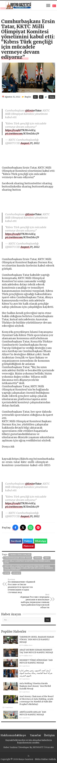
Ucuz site (49, 747)
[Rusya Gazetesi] (18, 5)
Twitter (28, 541)
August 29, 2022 (29, 143)
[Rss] (28, 756)
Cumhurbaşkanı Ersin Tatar (17, 558)
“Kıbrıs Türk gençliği (20, 555)
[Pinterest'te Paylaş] (38, 527)
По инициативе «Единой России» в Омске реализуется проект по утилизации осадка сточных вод (21, 586)
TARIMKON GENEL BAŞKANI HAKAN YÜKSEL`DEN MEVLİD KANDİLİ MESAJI (36, 639)
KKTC (47, 558)
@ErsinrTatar (33, 110)
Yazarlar (35, 735)
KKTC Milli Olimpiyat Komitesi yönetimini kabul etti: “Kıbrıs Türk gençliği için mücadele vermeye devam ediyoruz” (28, 568)
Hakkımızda (8, 735)
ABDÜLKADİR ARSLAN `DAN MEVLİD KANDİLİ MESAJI (32, 713)
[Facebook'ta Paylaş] (15, 527)
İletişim (49, 735)
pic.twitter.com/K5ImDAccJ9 (22, 133)
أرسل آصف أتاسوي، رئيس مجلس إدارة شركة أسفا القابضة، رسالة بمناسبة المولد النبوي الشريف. (35, 673)
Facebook (16, 541)
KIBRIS (38, 558)
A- (41, 97)
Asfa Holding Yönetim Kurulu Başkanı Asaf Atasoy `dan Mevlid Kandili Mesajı (35, 686)
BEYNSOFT (38, 747)
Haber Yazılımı (10, 747)
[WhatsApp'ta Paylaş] (30, 527)
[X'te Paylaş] (23, 527)
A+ (35, 97)
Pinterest (29, 546)
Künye (21, 735)
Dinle (52, 97)
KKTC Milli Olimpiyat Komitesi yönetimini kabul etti (27, 562)
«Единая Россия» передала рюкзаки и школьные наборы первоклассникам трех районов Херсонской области (34, 601)
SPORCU (16, 573)
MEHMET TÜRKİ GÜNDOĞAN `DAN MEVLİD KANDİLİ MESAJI (36, 661)
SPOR (6, 573)
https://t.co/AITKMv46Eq (20, 130)
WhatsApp (40, 541)
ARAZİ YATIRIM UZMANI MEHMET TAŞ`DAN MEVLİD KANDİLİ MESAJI (36, 651)
